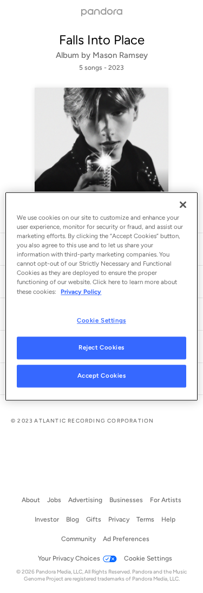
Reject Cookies (101, 348)
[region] (101, 296)
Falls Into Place (102, 40)
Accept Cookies (101, 376)
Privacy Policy (81, 291)
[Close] (183, 204)
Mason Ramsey (120, 55)
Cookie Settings (101, 320)
